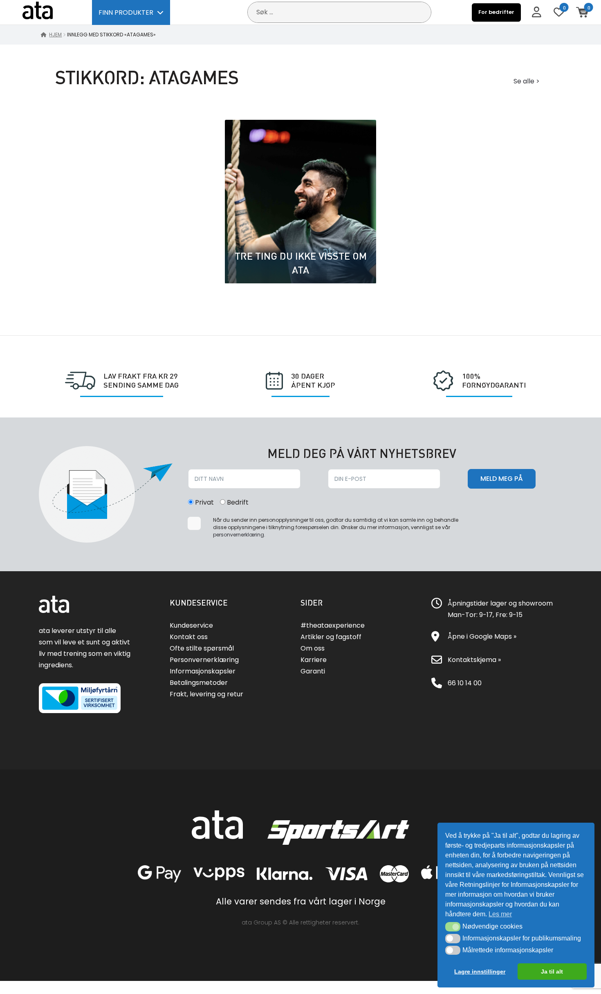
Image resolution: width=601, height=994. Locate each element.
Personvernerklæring (204, 659)
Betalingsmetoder (199, 682)
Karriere (313, 659)
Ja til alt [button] (552, 971)
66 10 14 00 (465, 683)
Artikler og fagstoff (330, 637)
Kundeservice (191, 625)
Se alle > (527, 81)
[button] (452, 926)
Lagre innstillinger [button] (479, 971)
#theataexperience (332, 625)
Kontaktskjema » (474, 659)
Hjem (55, 34)
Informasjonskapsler (202, 671)
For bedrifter (496, 12)
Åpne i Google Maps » (482, 636)
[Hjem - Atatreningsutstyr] (47, 12)
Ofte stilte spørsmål (202, 648)
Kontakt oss (189, 637)
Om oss (312, 648)
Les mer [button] (500, 914)
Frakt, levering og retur (206, 694)
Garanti (312, 671)
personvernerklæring (238, 534)
